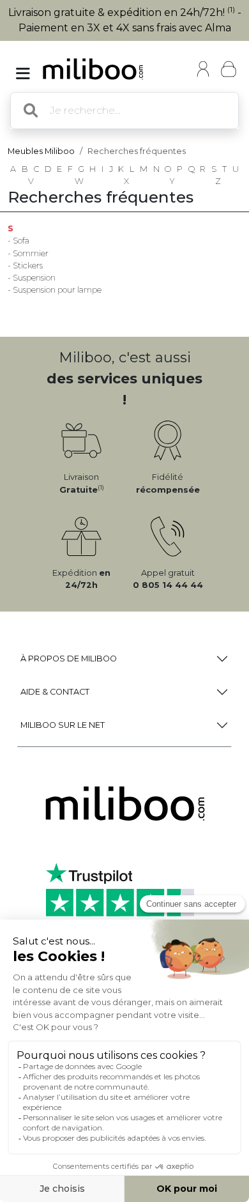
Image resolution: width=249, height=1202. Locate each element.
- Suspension (32, 277)
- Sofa (18, 240)
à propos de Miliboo (68, 658)
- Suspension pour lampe (55, 290)
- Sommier (28, 253)
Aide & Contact (54, 692)
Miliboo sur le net (62, 725)
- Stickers (25, 265)
